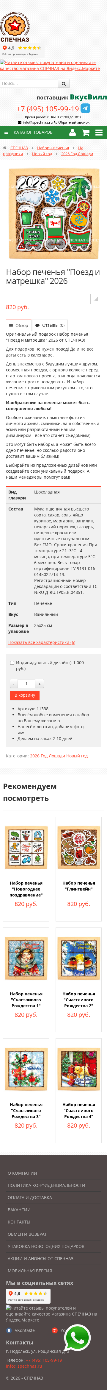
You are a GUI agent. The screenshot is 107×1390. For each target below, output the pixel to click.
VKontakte (25, 1330)
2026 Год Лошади (77, 153)
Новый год (42, 153)
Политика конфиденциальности (46, 1185)
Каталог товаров (32, 132)
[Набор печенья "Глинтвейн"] (78, 847)
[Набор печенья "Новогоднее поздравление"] (26, 847)
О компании (22, 1173)
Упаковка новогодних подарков (46, 1246)
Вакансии (19, 1209)
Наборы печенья (53, 147)
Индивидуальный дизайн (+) (50, 665)
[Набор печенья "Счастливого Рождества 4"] (78, 1068)
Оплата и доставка (30, 1197)
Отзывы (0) (52, 325)
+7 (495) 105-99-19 (48, 108)
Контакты (19, 1222)
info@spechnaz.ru (38, 122)
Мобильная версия (30, 1271)
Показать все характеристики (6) (41, 642)
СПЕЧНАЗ (19, 147)
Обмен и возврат (27, 1234)
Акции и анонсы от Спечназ (40, 1258)
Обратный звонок (73, 122)
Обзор (21, 325)
